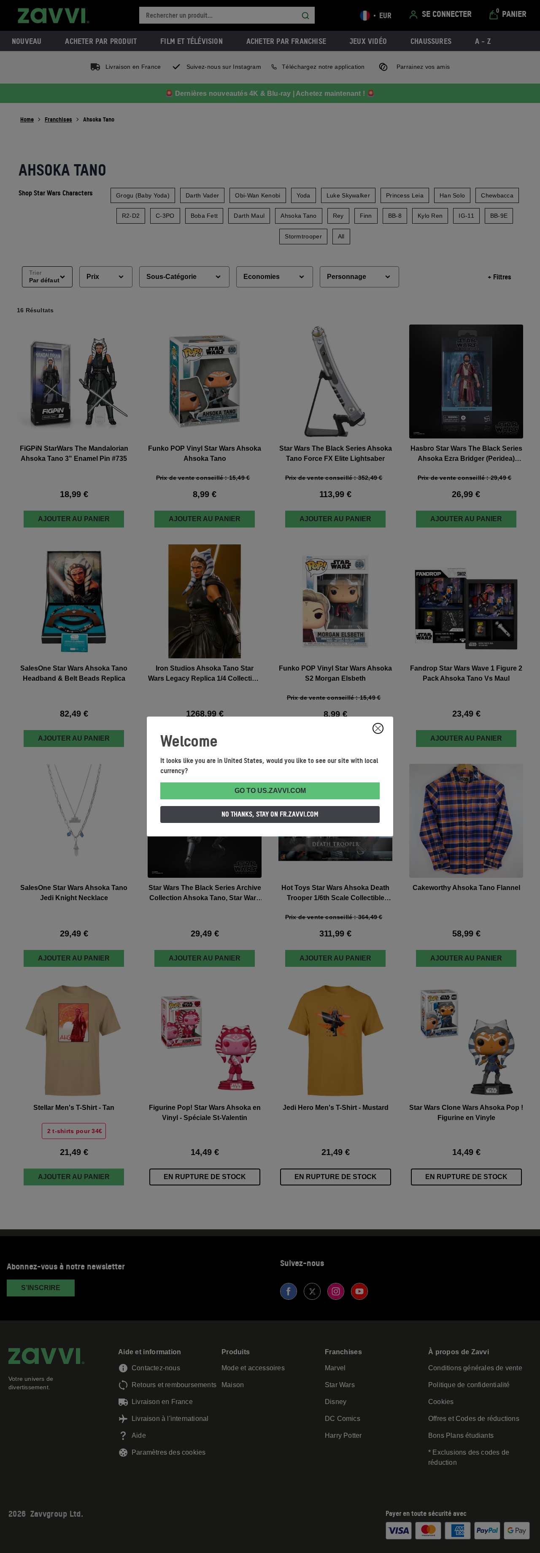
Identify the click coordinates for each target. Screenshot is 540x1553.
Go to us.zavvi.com (270, 790)
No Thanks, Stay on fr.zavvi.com (270, 814)
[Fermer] (378, 728)
